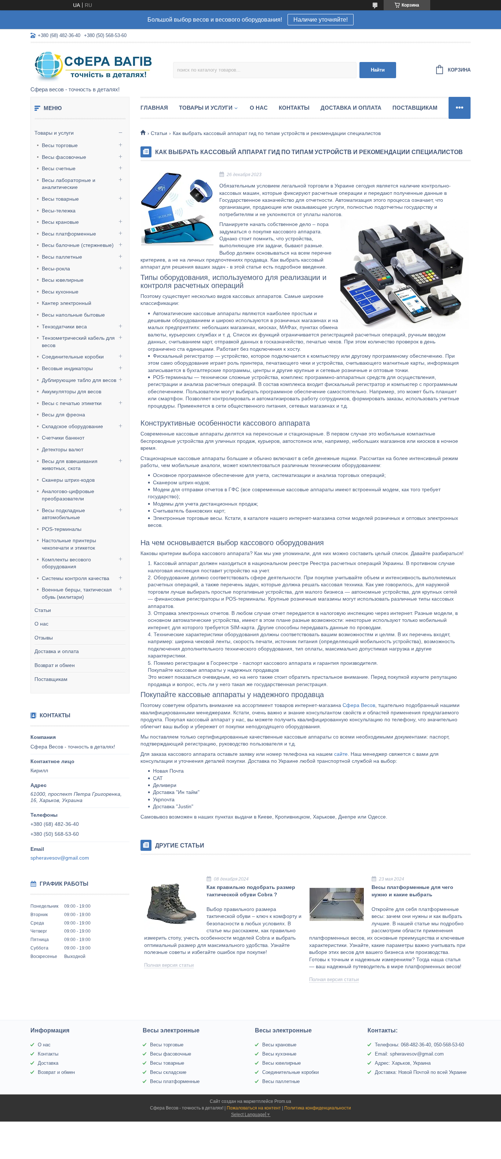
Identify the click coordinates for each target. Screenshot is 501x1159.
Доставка (48, 1063)
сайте (341, 754)
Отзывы (43, 638)
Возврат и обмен (54, 665)
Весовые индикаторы (67, 368)
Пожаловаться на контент (254, 1108)
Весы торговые (60, 145)
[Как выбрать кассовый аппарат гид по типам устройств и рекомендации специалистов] (177, 208)
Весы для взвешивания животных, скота (70, 464)
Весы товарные (60, 199)
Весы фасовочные (64, 157)
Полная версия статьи (169, 965)
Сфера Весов (359, 705)
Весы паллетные (62, 257)
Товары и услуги (54, 133)
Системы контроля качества (75, 578)
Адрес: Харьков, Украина (403, 1063)
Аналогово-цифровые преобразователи (68, 495)
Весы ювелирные (63, 280)
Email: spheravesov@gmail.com (409, 1054)
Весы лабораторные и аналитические (68, 183)
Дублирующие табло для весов (79, 380)
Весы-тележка (59, 211)
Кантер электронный (66, 303)
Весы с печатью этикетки (72, 403)
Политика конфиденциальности (317, 1108)
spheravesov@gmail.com (59, 858)
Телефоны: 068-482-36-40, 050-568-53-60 (419, 1044)
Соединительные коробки (73, 357)
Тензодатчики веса (64, 326)
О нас (41, 624)
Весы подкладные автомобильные (63, 514)
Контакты (294, 107)
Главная (154, 107)
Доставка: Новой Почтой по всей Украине (421, 1072)
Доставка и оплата (56, 651)
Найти (378, 70)
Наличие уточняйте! (320, 20)
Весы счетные (59, 168)
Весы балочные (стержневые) (78, 245)
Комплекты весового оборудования (66, 563)
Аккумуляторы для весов (71, 391)
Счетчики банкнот (63, 438)
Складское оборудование (72, 426)
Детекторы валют (62, 449)
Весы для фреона (63, 415)
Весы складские (168, 1072)
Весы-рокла (56, 268)
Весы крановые (60, 222)
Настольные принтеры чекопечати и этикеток (69, 544)
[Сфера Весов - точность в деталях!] (94, 65)
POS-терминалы (61, 529)
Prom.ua (282, 1101)
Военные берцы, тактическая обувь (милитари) (77, 593)
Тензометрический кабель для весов (78, 341)
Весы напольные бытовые (73, 315)
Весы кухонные (60, 292)
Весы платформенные (69, 234)
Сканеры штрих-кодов (68, 480)
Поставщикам (50, 679)
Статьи (42, 610)
